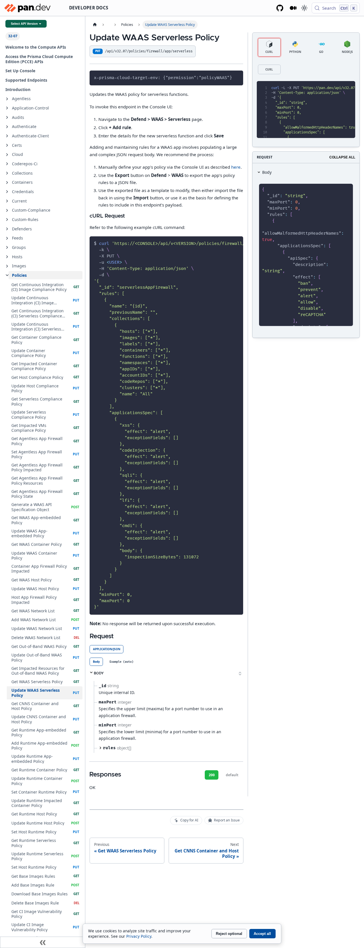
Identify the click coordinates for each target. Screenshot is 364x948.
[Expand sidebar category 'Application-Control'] (7, 108)
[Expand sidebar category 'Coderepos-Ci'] (7, 164)
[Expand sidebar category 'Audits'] (7, 117)
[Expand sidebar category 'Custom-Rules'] (7, 219)
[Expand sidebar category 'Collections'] (7, 173)
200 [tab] (212, 775)
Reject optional (229, 934)
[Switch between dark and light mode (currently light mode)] (304, 8)
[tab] (96, 662)
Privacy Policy (138, 936)
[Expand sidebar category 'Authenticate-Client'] (7, 136)
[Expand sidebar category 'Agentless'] (7, 99)
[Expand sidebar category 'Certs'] (7, 145)
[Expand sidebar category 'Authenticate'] (7, 127)
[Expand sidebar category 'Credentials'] (7, 191)
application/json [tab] (106, 649)
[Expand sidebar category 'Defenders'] (7, 229)
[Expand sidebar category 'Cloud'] (7, 154)
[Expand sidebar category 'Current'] (7, 201)
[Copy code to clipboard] (236, 77)
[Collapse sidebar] (42, 942)
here (236, 167)
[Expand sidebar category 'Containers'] (7, 182)
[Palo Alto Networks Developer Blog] (293, 8)
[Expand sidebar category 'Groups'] (7, 247)
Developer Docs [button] (88, 8)
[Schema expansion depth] (240, 673)
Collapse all (342, 157)
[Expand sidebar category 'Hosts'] (7, 257)
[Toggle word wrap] (226, 243)
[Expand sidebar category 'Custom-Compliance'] (7, 210)
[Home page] (95, 24)
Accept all (262, 934)
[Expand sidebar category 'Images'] (7, 266)
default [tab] (232, 775)
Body (267, 172)
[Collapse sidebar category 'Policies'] (7, 275)
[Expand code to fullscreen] (348, 87)
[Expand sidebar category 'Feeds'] (7, 238)
